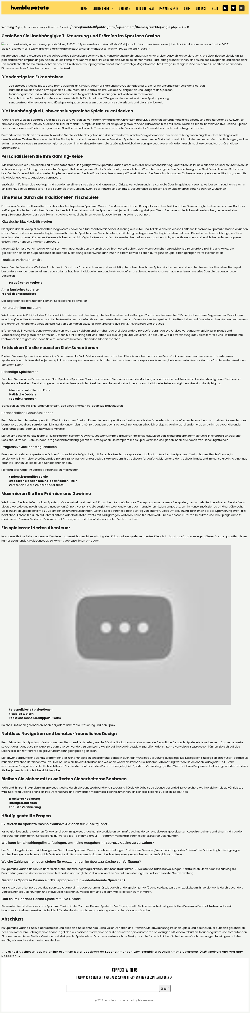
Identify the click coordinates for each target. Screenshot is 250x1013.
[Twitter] (233, 8)
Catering (124, 8)
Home (84, 8)
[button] (103, 8)
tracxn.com (138, 383)
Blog (215, 8)
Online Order (101, 8)
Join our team (145, 8)
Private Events (169, 8)
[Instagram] (242, 8)
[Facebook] (225, 8)
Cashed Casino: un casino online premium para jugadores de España (59, 951)
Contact (201, 8)
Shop (187, 8)
